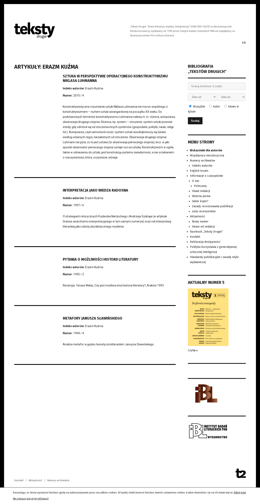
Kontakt (195, 236)
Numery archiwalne (202, 160)
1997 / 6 (78, 205)
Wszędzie (198, 106)
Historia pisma (201, 196)
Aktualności (197, 216)
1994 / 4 (78, 333)
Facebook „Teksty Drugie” (206, 231)
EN (244, 42)
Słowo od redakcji (203, 226)
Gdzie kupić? (200, 201)
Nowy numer (200, 221)
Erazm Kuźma (94, 88)
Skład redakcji (201, 191)
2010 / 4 (78, 95)
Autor (216, 106)
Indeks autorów (202, 165)
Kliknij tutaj (240, 492)
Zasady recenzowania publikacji (212, 206)
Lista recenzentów (204, 211)
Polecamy (200, 186)
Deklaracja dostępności (205, 242)
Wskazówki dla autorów (206, 150)
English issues (199, 170)
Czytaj (192, 350)
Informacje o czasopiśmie (206, 176)
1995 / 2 (78, 274)
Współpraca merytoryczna (207, 155)
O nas (195, 181)
